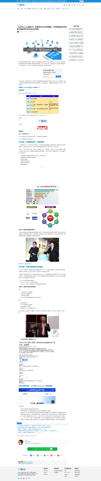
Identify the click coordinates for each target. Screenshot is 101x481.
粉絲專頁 (33, 455)
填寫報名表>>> (26, 133)
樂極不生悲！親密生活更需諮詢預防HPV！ (27, 432)
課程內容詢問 (77, 472)
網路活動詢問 (77, 474)
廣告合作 (45, 472)
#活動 (18, 435)
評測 (33, 8)
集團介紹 (45, 470)
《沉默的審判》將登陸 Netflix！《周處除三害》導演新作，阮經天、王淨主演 (34, 425)
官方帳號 (40, 455)
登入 (80, 5)
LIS (19, 31)
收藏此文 (32, 31)
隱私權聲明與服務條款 (58, 470)
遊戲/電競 (29, 8)
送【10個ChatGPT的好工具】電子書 (40, 449)
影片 (38, 8)
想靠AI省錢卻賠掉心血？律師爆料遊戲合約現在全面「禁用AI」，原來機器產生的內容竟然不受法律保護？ (77, 53)
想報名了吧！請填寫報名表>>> (25, 263)
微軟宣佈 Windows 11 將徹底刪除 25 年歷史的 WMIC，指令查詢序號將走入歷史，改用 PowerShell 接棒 (77, 39)
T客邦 (65, 470)
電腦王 (65, 476)
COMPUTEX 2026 (64, 8)
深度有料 (58, 8)
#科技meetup (33, 435)
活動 (41, 8)
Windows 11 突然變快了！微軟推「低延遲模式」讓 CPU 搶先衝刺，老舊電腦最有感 (77, 43)
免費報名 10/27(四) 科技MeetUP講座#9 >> (29, 87)
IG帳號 (61, 455)
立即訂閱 (58, 76)
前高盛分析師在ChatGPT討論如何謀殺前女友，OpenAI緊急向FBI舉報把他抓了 (34, 427)
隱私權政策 (64, 1)
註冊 (83, 5)
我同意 (81, 1)
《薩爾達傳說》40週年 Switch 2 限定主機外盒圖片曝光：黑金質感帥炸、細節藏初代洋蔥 (77, 36)
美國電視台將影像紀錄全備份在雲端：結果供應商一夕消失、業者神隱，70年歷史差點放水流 (37, 430)
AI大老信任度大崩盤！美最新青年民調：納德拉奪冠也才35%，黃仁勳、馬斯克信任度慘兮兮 (77, 57)
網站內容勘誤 (77, 470)
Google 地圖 (42, 115)
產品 (22, 8)
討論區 (45, 8)
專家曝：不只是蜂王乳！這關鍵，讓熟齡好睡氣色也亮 (29, 429)
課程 (48, 8)
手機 (25, 8)
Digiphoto (66, 474)
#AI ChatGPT (52, 8)
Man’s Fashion (67, 472)
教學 (35, 8)
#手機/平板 (27, 435)
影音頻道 (54, 455)
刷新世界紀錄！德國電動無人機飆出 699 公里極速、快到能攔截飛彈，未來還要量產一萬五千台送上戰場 (77, 29)
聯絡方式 (45, 474)
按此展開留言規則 (29, 463)
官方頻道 (47, 455)
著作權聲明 (56, 472)
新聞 (18, 8)
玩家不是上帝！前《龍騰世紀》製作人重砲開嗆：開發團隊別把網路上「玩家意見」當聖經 (77, 46)
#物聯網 (22, 435)
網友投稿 (76, 476)
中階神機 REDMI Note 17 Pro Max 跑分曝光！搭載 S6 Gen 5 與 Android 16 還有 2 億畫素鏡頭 (77, 60)
